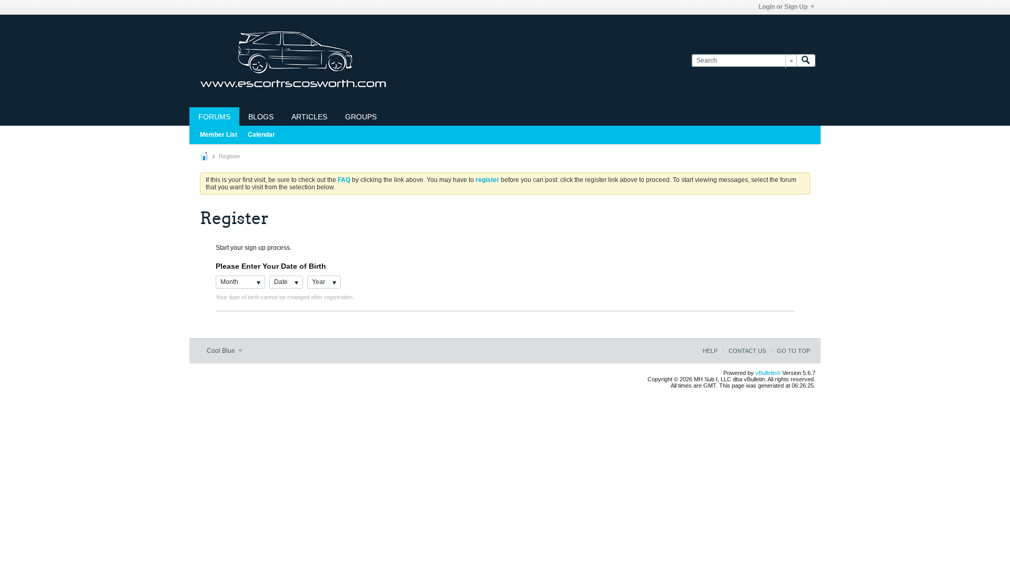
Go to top (793, 351)
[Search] (805, 60)
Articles (309, 117)
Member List (218, 134)
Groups (361, 117)
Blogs (261, 117)
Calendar (261, 134)
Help (710, 351)
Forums (214, 117)
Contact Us (747, 351)
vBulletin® (768, 373)
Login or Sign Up (783, 7)
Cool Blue (222, 350)
